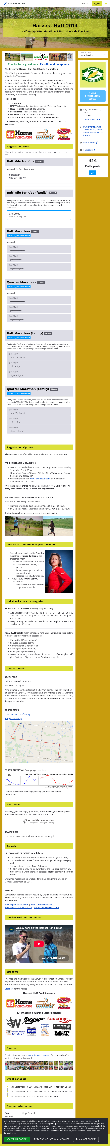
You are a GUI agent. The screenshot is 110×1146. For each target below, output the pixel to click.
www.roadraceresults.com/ (46, 907)
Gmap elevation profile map (17, 714)
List (92, 172)
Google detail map (13, 718)
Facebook (88, 150)
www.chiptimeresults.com (16, 904)
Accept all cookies (17, 1139)
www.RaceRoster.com (40, 478)
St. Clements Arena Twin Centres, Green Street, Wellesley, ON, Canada (93, 131)
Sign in (97, 3)
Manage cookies (87, 1139)
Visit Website (89, 142)
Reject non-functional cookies (51, 1139)
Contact (84, 3)
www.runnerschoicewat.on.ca (18, 907)
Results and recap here (54, 64)
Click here (9, 988)
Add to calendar (91, 119)
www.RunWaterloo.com (42, 904)
